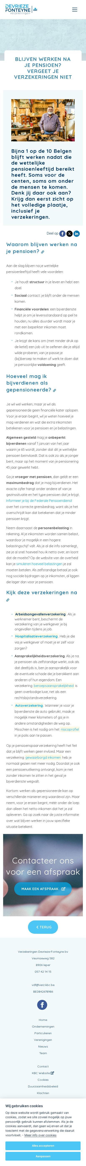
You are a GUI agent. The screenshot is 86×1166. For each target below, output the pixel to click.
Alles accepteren (43, 1145)
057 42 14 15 (43, 971)
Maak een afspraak (39, 889)
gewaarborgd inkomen (43, 757)
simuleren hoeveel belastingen (39, 564)
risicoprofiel (70, 729)
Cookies (43, 1080)
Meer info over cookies (40, 1135)
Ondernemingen (43, 1026)
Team (43, 1053)
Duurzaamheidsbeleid (43, 1086)
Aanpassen (43, 1156)
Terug (45, 927)
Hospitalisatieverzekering (36, 636)
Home (43, 1020)
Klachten (43, 1093)
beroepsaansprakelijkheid (54, 686)
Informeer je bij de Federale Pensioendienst (39, 501)
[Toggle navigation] (74, 10)
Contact (43, 1066)
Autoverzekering (29, 705)
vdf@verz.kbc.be (43, 985)
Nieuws (43, 1046)
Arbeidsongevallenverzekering (40, 614)
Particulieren (43, 1033)
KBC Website (41, 1073)
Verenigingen (43, 1040)
